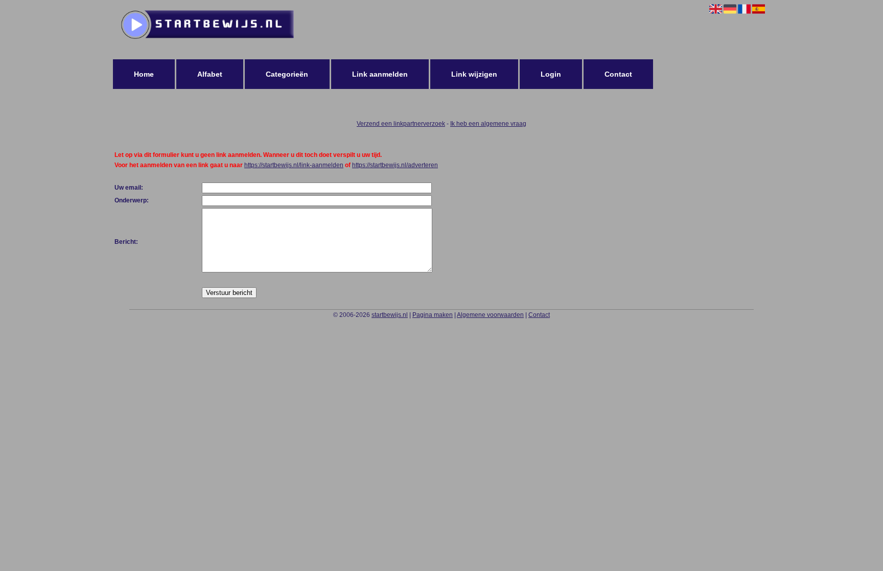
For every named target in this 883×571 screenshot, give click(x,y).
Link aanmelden (380, 74)
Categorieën (287, 74)
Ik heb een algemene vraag (488, 123)
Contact (618, 74)
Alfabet (209, 74)
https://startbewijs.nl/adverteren (395, 165)
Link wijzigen (474, 74)
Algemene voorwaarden (490, 314)
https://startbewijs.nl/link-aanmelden (293, 165)
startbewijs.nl (389, 314)
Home (144, 74)
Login (551, 74)
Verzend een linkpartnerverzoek (401, 123)
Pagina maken (432, 314)
